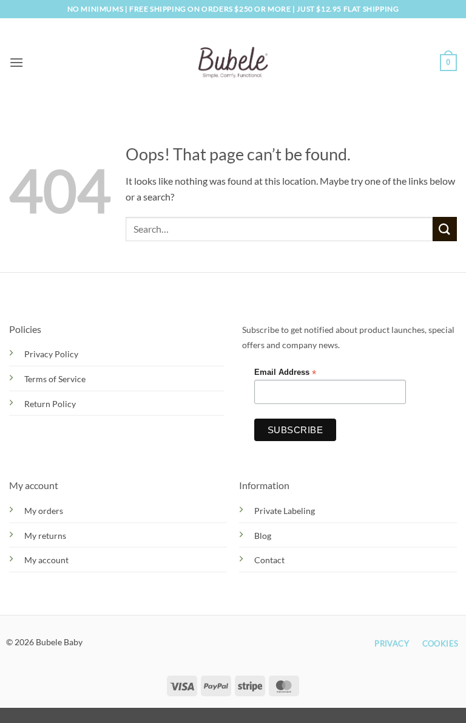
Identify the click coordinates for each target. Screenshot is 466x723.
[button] (16, 62)
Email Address (285, 373)
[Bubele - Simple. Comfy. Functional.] (233, 62)
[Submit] (445, 229)
